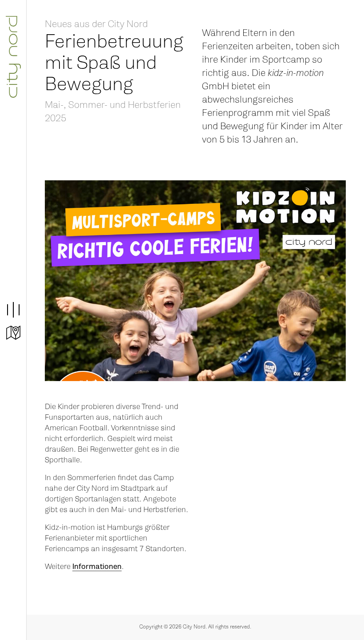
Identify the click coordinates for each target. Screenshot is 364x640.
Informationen (97, 566)
